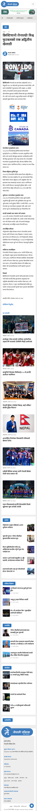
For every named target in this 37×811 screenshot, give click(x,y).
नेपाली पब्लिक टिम (9, 744)
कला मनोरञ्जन (14, 781)
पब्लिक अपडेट (11, 778)
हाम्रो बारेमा (7, 741)
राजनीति (16, 778)
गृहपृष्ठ (5, 778)
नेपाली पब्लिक (11, 53)
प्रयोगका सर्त (23, 806)
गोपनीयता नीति (17, 806)
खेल (26, 778)
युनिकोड (20, 781)
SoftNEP (31, 809)
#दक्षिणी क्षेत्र (23, 18)
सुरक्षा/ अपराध (7, 781)
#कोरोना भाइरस (13, 18)
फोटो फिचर (22, 778)
